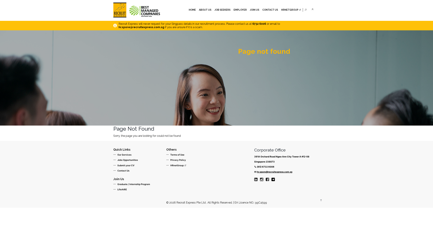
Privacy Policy (178, 160)
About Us (205, 9)
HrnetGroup (290, 9)
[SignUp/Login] (313, 9)
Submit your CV (125, 165)
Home (192, 9)
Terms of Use (177, 154)
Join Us (254, 9)
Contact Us (270, 9)
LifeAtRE (122, 189)
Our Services (124, 154)
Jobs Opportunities (127, 160)
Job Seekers (222, 9)
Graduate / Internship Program (133, 184)
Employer (240, 9)
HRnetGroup (177, 165)
